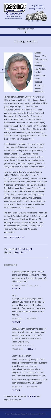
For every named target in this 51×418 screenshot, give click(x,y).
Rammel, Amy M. (25, 249)
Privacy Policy (10, 414)
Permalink (16, 288)
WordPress (42, 414)
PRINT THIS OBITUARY (14, 237)
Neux (27, 414)
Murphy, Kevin (20, 252)
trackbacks (31, 396)
